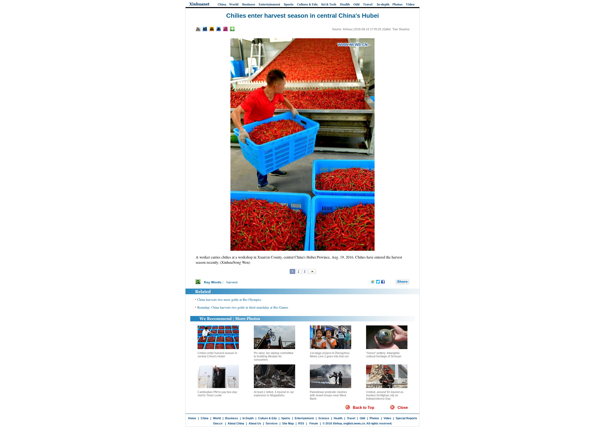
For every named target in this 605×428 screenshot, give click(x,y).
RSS (301, 423)
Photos (374, 418)
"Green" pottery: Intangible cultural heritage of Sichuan (383, 354)
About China (236, 423)
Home (192, 418)
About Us (255, 423)
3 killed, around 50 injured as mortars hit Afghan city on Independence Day (384, 395)
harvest (232, 282)
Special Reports (406, 418)
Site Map (288, 423)
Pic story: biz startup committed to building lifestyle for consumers (273, 356)
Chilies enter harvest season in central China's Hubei (217, 354)
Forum (313, 423)
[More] (232, 28)
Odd (362, 418)
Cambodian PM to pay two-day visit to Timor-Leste (217, 393)
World (217, 418)
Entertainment (304, 418)
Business (231, 418)
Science (323, 418)
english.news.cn (354, 423)
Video (387, 418)
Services (272, 423)
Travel (351, 418)
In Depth (248, 418)
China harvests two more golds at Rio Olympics (229, 299)
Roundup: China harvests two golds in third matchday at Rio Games (242, 307)
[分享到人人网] (392, 282)
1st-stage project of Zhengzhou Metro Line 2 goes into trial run (330, 354)
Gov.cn (217, 423)
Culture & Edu (267, 418)
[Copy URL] (218, 28)
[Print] (211, 28)
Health (338, 418)
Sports (285, 418)
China (204, 418)
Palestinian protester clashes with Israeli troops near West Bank (328, 395)
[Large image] (225, 28)
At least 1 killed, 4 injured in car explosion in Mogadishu (274, 393)
